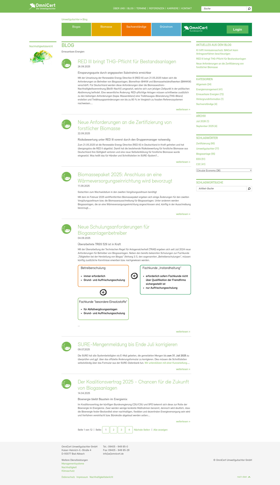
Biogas (76, 27)
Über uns (119, 8)
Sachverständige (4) (206, 104)
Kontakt (186, 8)
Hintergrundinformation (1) (209, 99)
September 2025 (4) (206, 126)
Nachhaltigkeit (69, 467)
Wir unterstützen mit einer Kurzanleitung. (166, 363)
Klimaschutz (68, 471)
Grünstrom (166, 27)
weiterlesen (182, 109)
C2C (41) (200, 164)
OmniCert (42, 6)
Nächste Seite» (142, 430)
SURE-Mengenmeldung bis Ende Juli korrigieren (127, 344)
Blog (130, 8)
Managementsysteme (73, 463)
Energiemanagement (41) (209, 89)
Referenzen (156, 8)
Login (237, 29)
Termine (141, 8)
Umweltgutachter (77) (207, 149)
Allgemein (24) (203, 84)
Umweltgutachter (71, 19)
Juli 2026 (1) (202, 121)
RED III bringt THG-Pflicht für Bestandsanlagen (127, 61)
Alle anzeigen (160, 430)
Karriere (173, 8)
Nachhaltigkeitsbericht (101, 477)
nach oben (242, 477)
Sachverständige (136, 27)
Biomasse (106, 27)
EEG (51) (200, 159)
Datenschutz (68, 477)
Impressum (82, 477)
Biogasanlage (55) (205, 154)
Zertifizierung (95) (205, 143)
